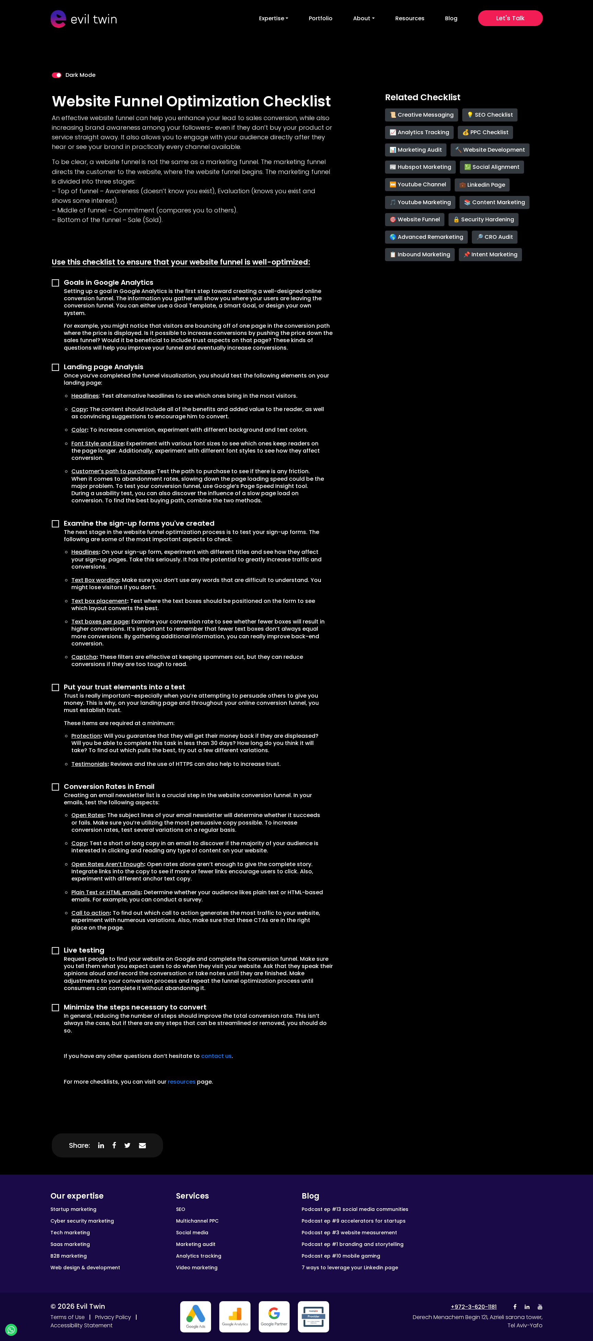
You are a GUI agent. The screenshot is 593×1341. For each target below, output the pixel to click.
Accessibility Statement (81, 1325)
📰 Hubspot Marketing (420, 167)
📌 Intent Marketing (490, 254)
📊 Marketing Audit (415, 150)
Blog (451, 18)
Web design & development (85, 1267)
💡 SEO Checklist (490, 115)
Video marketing (197, 1267)
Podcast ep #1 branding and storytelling (353, 1244)
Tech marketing (70, 1232)
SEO (180, 1209)
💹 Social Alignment (492, 167)
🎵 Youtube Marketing (420, 202)
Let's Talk (510, 18)
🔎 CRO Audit (494, 237)
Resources (410, 18)
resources (182, 1082)
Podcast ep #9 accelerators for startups (354, 1220)
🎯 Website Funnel (414, 219)
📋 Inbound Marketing (419, 254)
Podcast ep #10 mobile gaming (341, 1255)
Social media (192, 1232)
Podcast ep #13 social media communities (355, 1209)
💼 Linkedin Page (482, 185)
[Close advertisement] (195, 1316)
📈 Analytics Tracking (419, 132)
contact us (216, 1056)
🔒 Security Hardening (483, 219)
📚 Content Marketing (494, 202)
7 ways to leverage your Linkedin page (350, 1267)
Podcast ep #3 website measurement (349, 1232)
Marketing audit (196, 1244)
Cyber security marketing (82, 1220)
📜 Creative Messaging (421, 115)
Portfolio (321, 18)
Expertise (271, 18)
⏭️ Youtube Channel (417, 184)
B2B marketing (68, 1255)
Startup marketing (73, 1209)
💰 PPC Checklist (485, 132)
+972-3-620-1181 (474, 1307)
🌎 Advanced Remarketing (426, 237)
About (361, 18)
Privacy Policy (113, 1317)
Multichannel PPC (197, 1220)
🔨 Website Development (490, 150)
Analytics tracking (198, 1255)
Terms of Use (67, 1317)
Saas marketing (70, 1244)
